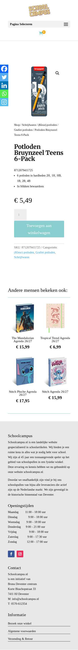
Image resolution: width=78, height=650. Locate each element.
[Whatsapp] (4, 94)
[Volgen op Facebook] (11, 554)
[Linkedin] (4, 85)
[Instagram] (4, 102)
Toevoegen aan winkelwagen (39, 229)
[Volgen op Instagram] (20, 554)
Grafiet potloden (23, 129)
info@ (16, 599)
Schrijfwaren (29, 124)
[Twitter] (4, 77)
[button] (57, 73)
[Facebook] (4, 69)
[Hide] (1, 110)
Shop (17, 124)
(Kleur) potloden (47, 124)
